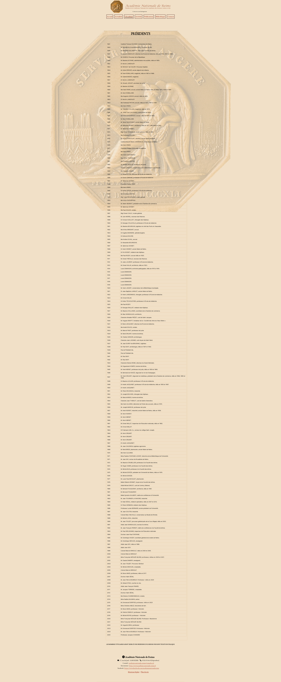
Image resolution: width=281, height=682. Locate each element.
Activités (138, 16)
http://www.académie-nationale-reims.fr (142, 666)
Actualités (118, 16)
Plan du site (145, 672)
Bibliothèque (160, 16)
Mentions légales (133, 672)
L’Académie (129, 16)
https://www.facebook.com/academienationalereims (141, 668)
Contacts (170, 16)
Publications (148, 16)
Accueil (109, 16)
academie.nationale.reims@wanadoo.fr (141, 663)
